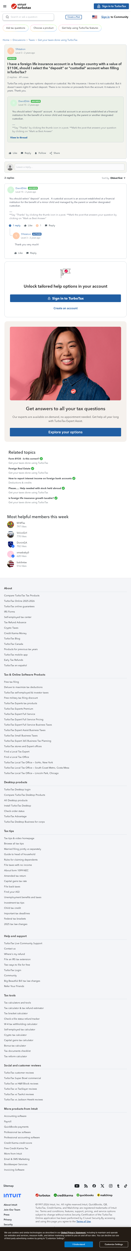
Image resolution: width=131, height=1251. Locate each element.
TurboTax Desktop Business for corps (24, 821)
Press (6, 1214)
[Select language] (94, 17)
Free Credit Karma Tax (16, 1148)
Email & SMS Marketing (17, 1159)
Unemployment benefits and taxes (22, 897)
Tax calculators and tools (17, 1002)
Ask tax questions (15, 28)
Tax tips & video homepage (19, 838)
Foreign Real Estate (19, 468)
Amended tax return (15, 875)
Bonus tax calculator (15, 1045)
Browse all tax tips (14, 843)
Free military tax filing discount (21, 697)
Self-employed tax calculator (19, 1029)
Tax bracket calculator (16, 1013)
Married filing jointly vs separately (22, 849)
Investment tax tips (14, 902)
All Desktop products (15, 800)
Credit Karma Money (15, 633)
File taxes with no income (18, 865)
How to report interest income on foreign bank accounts (40, 478)
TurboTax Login (12, 970)
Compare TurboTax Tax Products (21, 595)
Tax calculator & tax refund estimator (24, 1008)
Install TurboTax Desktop (17, 805)
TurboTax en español (15, 665)
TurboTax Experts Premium (18, 708)
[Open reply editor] (65, 167)
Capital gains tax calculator (18, 1040)
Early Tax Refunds (13, 660)
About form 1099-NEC (16, 870)
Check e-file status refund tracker (22, 1018)
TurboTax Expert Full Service (19, 714)
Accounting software (15, 1116)
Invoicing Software (14, 1169)
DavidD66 (24, 101)
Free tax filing (11, 681)
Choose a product (43, 28)
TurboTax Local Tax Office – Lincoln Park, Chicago (31, 773)
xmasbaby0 (23, 552)
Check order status (14, 811)
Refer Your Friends (14, 986)
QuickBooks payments (16, 1126)
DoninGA (22, 542)
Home (6, 40)
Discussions (19, 40)
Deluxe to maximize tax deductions (23, 687)
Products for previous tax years (21, 649)
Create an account (66, 308)
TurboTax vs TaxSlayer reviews (20, 1088)
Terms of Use (83, 1221)
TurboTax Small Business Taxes (21, 735)
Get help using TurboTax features (80, 28)
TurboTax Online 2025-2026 (19, 601)
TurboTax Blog (12, 638)
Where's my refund (14, 954)
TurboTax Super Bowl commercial (22, 1078)
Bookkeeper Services (15, 1164)
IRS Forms (9, 611)
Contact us (10, 948)
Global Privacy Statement (73, 1232)
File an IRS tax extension (17, 959)
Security (8, 1224)
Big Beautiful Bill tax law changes (22, 981)
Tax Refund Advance (15, 622)
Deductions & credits (20, 482)
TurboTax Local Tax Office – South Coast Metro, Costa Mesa (36, 767)
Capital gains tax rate (15, 881)
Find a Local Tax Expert (16, 751)
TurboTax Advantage (15, 816)
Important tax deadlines (17, 913)
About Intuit (10, 1204)
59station (20, 49)
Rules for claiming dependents (21, 859)
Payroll (7, 1121)
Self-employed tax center (17, 617)
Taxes (32, 40)
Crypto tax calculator (15, 1035)
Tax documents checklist (17, 1051)
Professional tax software (17, 1132)
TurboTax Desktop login (17, 789)
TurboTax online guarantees (19, 606)
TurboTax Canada (13, 644)
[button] (74, 17)
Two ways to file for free (17, 964)
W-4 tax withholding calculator (20, 1024)
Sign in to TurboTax (68, 298)
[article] (65, 207)
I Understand (78, 1244)
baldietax (22, 562)
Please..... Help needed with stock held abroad (35, 488)
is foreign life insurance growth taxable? (31, 498)
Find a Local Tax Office (16, 757)
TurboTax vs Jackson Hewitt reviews (23, 1099)
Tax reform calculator (15, 1056)
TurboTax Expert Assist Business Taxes (24, 730)
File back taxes (12, 886)
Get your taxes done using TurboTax (57, 40)
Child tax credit (12, 908)
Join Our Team (12, 1209)
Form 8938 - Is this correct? (24, 458)
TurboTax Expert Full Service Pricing (23, 719)
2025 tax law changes (15, 924)
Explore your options (65, 432)
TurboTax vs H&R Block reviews (21, 1083)
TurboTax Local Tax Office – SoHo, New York (28, 762)
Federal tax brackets (15, 918)
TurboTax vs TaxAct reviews (19, 1094)
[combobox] (28, 17)
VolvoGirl (22, 532)
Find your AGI (12, 891)
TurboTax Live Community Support (23, 943)
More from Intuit (13, 1153)
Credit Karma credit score (18, 1143)
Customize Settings (114, 1244)
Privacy (8, 1219)
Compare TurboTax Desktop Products (24, 795)
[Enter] (6, 17)
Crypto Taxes (11, 627)
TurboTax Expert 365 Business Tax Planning (27, 740)
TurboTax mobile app (16, 654)
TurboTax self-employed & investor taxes (26, 692)
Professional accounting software (22, 1137)
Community (10, 975)
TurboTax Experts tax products (20, 703)
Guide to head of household (19, 854)
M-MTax (21, 523)
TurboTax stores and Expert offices (23, 746)
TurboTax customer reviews (19, 1072)
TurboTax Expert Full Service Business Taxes (28, 724)
